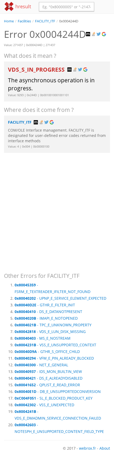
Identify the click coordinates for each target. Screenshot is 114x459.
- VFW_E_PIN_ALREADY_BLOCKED (54, 358)
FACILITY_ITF (45, 21)
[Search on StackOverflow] (94, 34)
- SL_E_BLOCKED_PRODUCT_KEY (54, 398)
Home (9, 21)
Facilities (24, 21)
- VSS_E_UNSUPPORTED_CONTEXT (55, 344)
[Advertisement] (57, 210)
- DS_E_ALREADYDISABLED (48, 378)
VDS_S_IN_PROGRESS (37, 69)
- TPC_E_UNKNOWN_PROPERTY (53, 324)
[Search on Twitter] (99, 34)
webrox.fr (87, 448)
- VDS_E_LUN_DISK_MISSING (50, 331)
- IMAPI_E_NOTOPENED (46, 318)
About (104, 448)
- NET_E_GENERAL (41, 364)
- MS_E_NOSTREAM (43, 338)
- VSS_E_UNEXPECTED (44, 404)
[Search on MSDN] (88, 34)
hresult (22, 6)
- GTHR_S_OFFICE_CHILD (47, 351)
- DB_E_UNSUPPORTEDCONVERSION (58, 391)
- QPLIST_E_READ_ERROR (47, 384)
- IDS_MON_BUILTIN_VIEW (48, 371)
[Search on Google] (104, 34)
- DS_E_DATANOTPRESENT (48, 311)
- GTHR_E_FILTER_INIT (45, 304)
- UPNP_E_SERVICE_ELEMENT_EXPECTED (60, 298)
